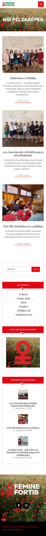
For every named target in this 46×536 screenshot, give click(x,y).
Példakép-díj (23, 310)
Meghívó (23, 306)
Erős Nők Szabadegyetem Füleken (23, 427)
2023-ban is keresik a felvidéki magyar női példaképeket (23, 404)
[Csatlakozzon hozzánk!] (23, 352)
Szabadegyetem (24, 314)
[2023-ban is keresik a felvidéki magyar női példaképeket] (23, 394)
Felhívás (23, 294)
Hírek (23, 302)
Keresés (35, 269)
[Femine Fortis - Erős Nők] (8, 4)
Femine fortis (23, 298)
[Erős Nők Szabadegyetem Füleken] (23, 419)
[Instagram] (26, 507)
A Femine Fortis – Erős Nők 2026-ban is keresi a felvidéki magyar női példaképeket (23, 452)
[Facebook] (19, 507)
